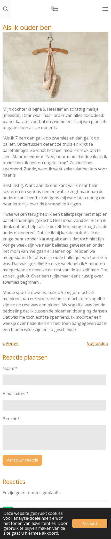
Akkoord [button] (90, 523)
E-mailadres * (16, 393)
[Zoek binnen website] (5, 9)
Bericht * (11, 419)
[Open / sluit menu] (105, 9)
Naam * (10, 368)
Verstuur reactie (22, 460)
